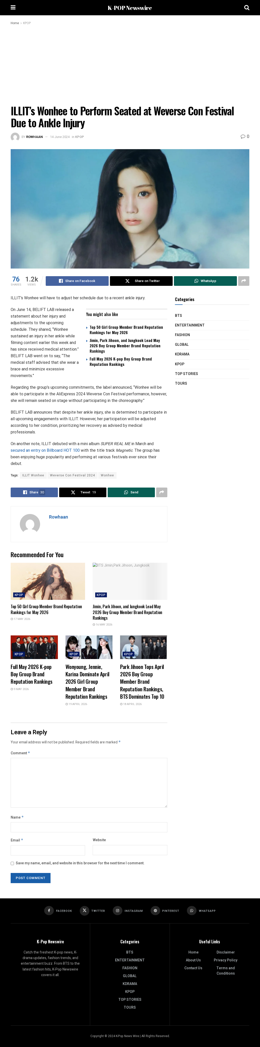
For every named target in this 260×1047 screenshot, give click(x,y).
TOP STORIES (186, 374)
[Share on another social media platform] (243, 281)
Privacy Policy (225, 960)
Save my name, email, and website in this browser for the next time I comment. (80, 863)
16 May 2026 (103, 624)
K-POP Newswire (130, 8)
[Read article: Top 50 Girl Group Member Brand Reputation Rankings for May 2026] (48, 581)
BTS (178, 315)
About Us (193, 960)
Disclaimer (226, 952)
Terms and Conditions (225, 970)
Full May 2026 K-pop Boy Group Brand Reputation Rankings (121, 361)
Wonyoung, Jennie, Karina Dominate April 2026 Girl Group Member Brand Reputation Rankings (87, 681)
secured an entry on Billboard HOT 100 (45, 450)
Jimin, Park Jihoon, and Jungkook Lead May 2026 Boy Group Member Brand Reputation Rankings (125, 345)
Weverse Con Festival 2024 (72, 475)
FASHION (182, 335)
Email (17, 840)
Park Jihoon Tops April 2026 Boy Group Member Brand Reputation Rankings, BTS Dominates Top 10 (142, 681)
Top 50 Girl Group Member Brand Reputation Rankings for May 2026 (126, 329)
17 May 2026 (21, 619)
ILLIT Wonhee (33, 475)
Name (17, 817)
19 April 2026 (77, 704)
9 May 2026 (21, 689)
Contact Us (193, 968)
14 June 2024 (60, 136)
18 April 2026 (132, 704)
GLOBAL (182, 344)
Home (15, 23)
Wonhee (107, 475)
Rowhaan (34, 136)
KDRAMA (182, 354)
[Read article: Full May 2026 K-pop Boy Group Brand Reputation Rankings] (34, 647)
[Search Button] (246, 7)
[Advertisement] (130, 64)
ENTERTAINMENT (190, 325)
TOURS (181, 383)
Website (99, 840)
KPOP (27, 23)
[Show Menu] (13, 7)
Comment (20, 753)
